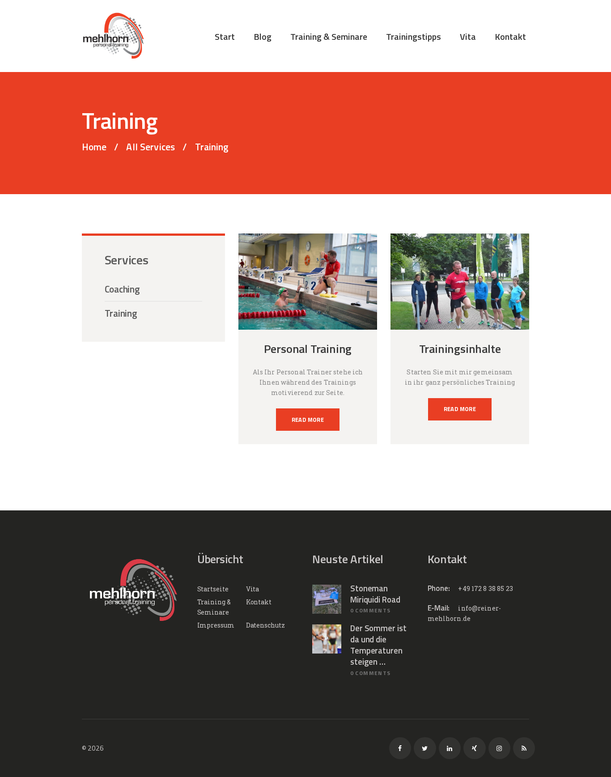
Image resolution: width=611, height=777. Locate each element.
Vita (252, 589)
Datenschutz (265, 625)
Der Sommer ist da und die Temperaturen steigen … (378, 645)
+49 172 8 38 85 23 (485, 588)
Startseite (213, 589)
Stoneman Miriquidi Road (375, 594)
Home (94, 147)
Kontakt (259, 602)
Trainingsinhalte (460, 349)
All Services (150, 147)
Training (121, 313)
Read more (308, 419)
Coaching (122, 289)
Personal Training (308, 349)
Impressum (215, 625)
